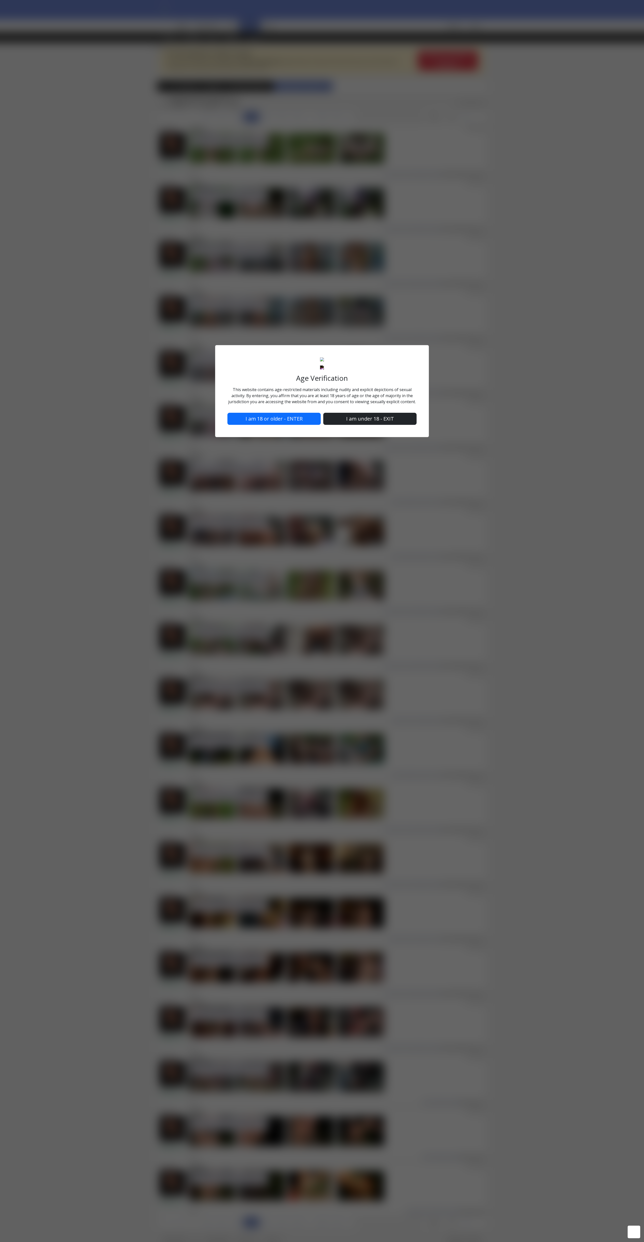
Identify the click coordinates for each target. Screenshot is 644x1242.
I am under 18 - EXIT (370, 418)
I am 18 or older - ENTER (274, 418)
